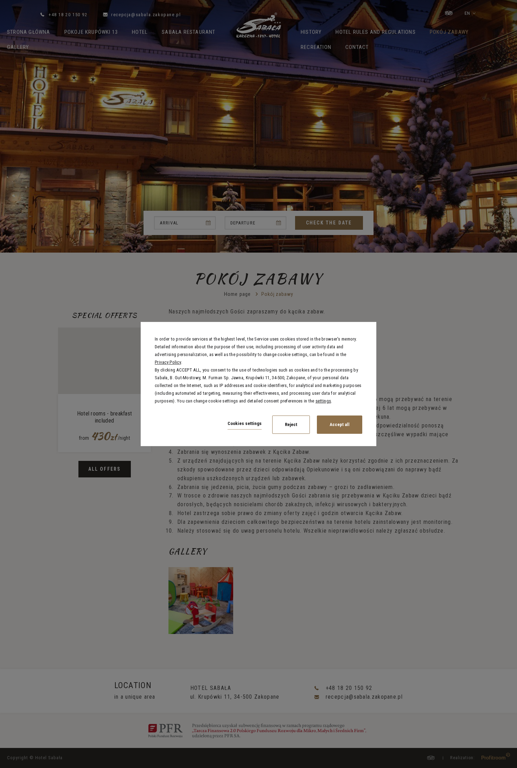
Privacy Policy (168, 362)
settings (323, 401)
